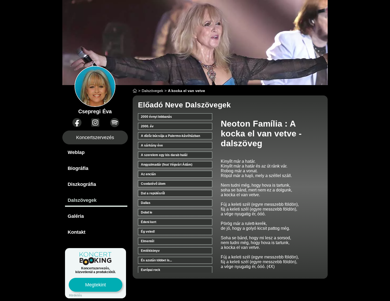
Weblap (76, 152)
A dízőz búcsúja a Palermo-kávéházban (170, 136)
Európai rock (150, 270)
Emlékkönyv (150, 251)
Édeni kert (148, 222)
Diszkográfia (82, 184)
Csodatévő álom (153, 184)
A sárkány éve (152, 145)
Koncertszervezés (95, 137)
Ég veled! (148, 231)
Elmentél (147, 241)
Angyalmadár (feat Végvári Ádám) (166, 164)
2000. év (147, 126)
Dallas (145, 203)
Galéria (76, 216)
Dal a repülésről (153, 193)
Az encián (148, 174)
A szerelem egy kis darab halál (164, 155)
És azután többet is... (156, 260)
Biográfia (78, 168)
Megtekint (95, 284)
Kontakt (76, 232)
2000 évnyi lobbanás (156, 117)
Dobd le (146, 212)
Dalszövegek (82, 200)
